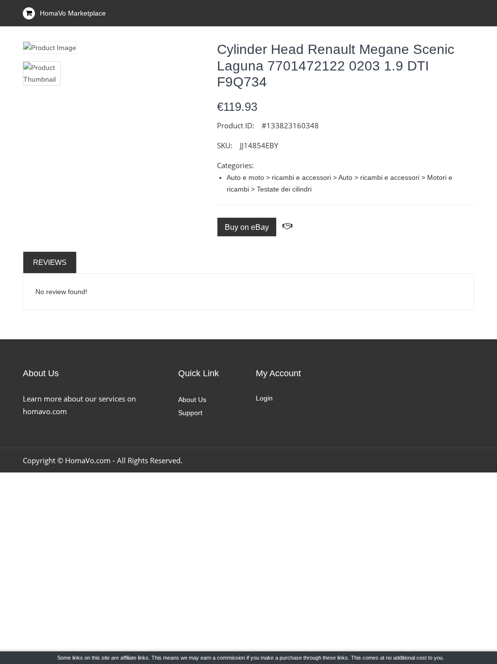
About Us (192, 399)
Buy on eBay (247, 227)
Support (190, 413)
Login (264, 398)
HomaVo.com (88, 460)
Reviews (49, 262)
